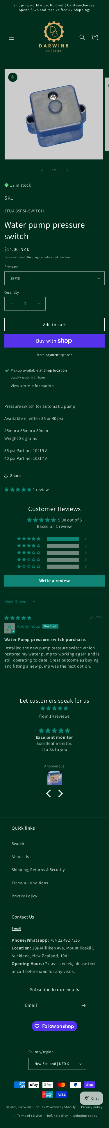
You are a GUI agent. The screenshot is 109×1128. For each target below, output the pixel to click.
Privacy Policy (24, 896)
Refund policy (57, 1116)
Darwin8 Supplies (31, 1107)
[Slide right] (67, 170)
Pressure (11, 266)
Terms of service (29, 1116)
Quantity (11, 292)
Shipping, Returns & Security (38, 869)
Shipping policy (85, 1116)
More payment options (54, 354)
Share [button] (15, 475)
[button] (11, 37)
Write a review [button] (54, 581)
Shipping (32, 257)
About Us (20, 856)
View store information (32, 385)
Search (18, 843)
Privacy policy (92, 1107)
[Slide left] (41, 170)
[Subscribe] (83, 1005)
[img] (18, 617)
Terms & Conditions (30, 883)
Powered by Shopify (61, 1107)
